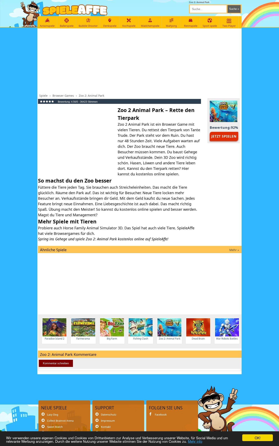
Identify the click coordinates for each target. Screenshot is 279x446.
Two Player (229, 26)
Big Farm (112, 338)
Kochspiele (128, 26)
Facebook (161, 414)
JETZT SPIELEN (224, 136)
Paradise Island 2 (54, 338)
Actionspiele (47, 26)
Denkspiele (109, 26)
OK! (258, 437)
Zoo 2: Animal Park (169, 338)
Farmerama (83, 338)
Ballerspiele (67, 26)
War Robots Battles (227, 338)
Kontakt (106, 427)
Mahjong (171, 26)
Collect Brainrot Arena (60, 420)
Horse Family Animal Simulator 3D (92, 227)
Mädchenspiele (150, 26)
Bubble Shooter (88, 26)
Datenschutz (108, 414)
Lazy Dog (52, 414)
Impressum (108, 420)
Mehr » (234, 250)
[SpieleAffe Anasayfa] (74, 10)
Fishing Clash (140, 338)
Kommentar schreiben (56, 363)
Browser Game (174, 124)
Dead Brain (198, 338)
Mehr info (195, 441)
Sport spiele (210, 26)
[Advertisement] (140, 60)
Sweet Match (55, 427)
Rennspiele (190, 26)
